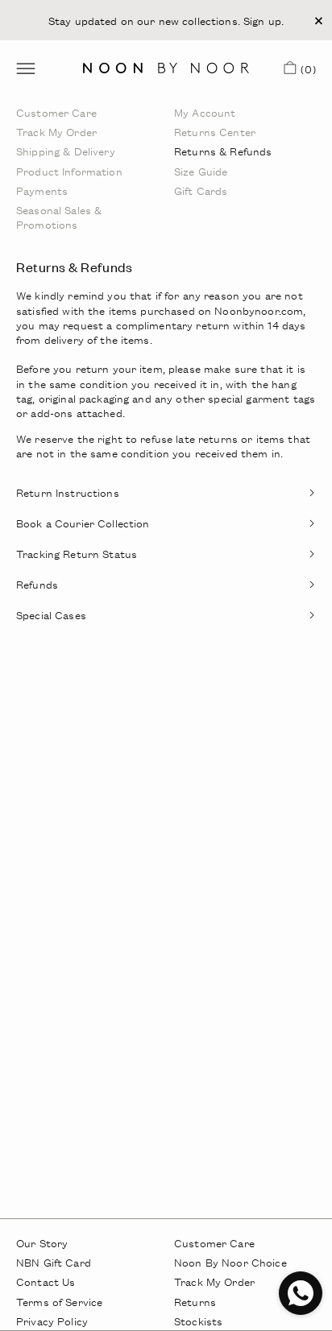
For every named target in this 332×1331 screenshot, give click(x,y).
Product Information (69, 171)
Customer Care (56, 112)
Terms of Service (59, 1301)
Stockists (198, 1320)
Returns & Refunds (223, 151)
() (306, 72)
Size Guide (200, 171)
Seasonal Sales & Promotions (59, 217)
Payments (42, 190)
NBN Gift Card (53, 1262)
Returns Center (214, 131)
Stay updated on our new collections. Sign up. (166, 20)
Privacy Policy (52, 1320)
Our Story (42, 1242)
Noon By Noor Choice (230, 1262)
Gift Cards (200, 190)
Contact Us (45, 1281)
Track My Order (56, 131)
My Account (204, 112)
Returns (195, 1301)
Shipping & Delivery (65, 151)
